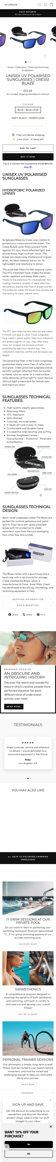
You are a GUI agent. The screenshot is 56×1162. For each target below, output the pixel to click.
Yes (28, 1144)
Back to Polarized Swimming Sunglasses (30, 858)
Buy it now (28, 157)
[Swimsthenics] (28, 968)
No (28, 1153)
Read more (14, 706)
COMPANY (27, 1093)
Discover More (28, 944)
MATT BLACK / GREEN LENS (28, 117)
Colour (28, 104)
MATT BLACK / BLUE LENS (28, 125)
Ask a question (28, 605)
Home (10, 67)
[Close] (50, 1126)
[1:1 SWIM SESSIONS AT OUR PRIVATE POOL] (28, 898)
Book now (28, 1084)
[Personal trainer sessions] (28, 1038)
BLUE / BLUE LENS (28, 109)
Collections (21, 67)
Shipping (23, 94)
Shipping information (28, 599)
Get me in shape (28, 1014)
